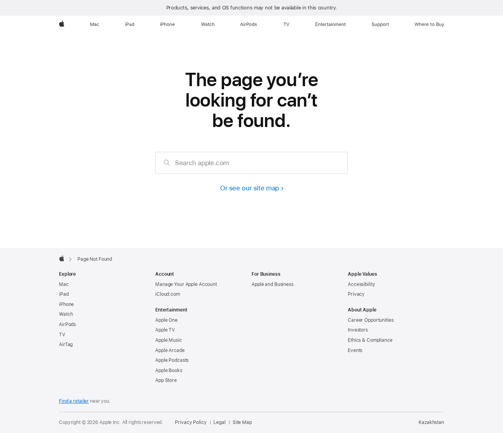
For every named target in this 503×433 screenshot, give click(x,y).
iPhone (66, 304)
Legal (219, 422)
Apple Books (168, 370)
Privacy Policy (190, 422)
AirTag (66, 344)
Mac (64, 284)
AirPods (67, 324)
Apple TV (165, 330)
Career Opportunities (371, 320)
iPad (64, 294)
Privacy (356, 294)
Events (355, 350)
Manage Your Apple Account (186, 284)
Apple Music (168, 340)
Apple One (166, 320)
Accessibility (361, 284)
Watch (66, 314)
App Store (166, 380)
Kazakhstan (431, 422)
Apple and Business (273, 284)
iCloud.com (167, 294)
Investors (358, 330)
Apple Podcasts (172, 360)
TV (62, 334)
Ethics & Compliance (370, 340)
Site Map (242, 422)
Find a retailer (74, 401)
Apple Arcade (170, 350)
